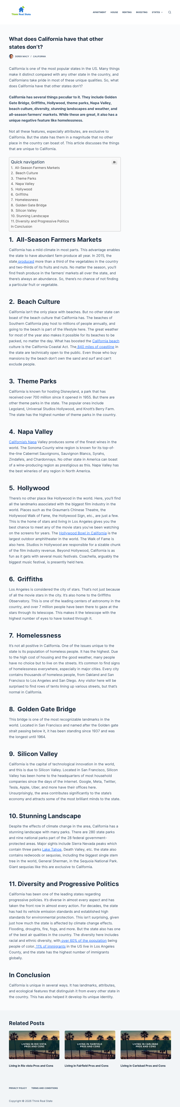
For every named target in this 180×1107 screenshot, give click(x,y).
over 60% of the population (83, 940)
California (39, 56)
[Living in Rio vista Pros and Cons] (34, 1045)
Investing (141, 12)
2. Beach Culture (24, 173)
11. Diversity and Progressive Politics (40, 221)
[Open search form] (169, 12)
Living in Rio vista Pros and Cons (31, 1065)
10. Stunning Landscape (30, 216)
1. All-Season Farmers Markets (35, 168)
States (156, 12)
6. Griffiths (19, 194)
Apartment (99, 12)
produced (25, 261)
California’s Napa (23, 442)
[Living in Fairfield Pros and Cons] (90, 1045)
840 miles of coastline (95, 347)
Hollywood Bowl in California (83, 533)
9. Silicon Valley (24, 210)
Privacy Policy (18, 1088)
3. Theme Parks (23, 178)
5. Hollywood (21, 189)
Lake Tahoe (52, 849)
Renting (127, 12)
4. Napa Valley (22, 184)
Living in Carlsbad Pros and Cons (143, 1065)
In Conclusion (21, 226)
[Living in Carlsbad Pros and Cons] (146, 1045)
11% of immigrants (50, 946)
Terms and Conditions (44, 1088)
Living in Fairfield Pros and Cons (86, 1065)
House (114, 12)
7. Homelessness (24, 200)
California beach (105, 341)
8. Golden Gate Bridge (29, 205)
